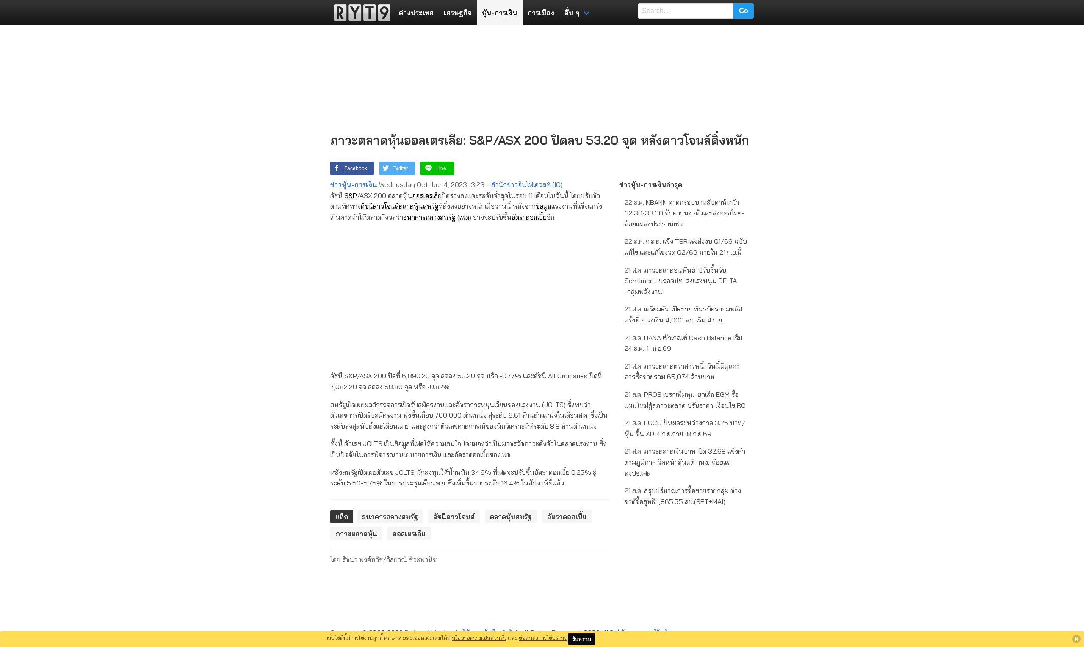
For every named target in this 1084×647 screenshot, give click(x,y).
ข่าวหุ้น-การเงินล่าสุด (650, 184)
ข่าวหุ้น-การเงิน (353, 184)
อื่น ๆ (571, 12)
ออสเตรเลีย (427, 195)
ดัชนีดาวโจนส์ (380, 206)
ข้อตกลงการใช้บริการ (543, 637)
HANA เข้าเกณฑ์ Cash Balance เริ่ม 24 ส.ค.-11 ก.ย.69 (683, 343)
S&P (350, 195)
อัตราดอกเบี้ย (529, 217)
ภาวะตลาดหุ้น (356, 533)
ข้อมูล (543, 206)
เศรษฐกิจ (458, 12)
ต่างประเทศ (416, 12)
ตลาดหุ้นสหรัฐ (419, 206)
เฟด (464, 217)
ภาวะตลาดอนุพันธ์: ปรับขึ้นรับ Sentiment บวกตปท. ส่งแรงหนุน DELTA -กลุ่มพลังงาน (681, 281)
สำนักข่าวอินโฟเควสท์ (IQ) (527, 184)
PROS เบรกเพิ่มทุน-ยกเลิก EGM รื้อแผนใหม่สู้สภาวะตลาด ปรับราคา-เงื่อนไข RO (685, 400)
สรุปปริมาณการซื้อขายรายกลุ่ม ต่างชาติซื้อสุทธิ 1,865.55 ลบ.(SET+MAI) (683, 496)
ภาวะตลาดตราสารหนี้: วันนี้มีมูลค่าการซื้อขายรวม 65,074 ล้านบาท (682, 371)
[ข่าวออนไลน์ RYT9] (359, 12)
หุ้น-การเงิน (499, 12)
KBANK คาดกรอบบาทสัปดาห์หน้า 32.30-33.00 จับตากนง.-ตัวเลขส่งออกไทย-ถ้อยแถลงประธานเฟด (684, 213)
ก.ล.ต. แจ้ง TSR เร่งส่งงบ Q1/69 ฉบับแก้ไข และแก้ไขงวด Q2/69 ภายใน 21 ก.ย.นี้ (686, 246)
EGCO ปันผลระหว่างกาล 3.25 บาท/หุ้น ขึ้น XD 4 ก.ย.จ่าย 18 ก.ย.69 (685, 428)
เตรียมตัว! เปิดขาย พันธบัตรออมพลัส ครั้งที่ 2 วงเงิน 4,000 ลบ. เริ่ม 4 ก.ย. (683, 314)
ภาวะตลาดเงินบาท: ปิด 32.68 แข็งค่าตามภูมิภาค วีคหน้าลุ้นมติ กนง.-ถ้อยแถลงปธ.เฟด (685, 462)
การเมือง (541, 12)
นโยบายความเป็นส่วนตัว (479, 637)
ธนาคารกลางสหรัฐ (429, 217)
